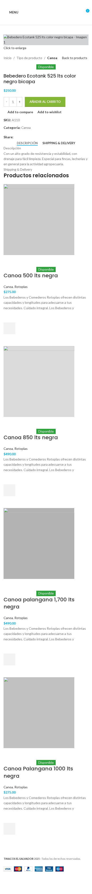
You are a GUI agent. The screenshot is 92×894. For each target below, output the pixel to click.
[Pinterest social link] (27, 137)
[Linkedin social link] (32, 137)
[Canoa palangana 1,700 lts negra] (39, 543)
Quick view (9, 340)
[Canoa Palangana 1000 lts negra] (39, 712)
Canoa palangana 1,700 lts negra (39, 603)
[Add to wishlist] (9, 316)
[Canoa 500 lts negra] (39, 219)
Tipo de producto (29, 58)
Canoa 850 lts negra (31, 437)
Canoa (52, 58)
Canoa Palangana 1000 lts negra (38, 772)
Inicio (8, 58)
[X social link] (21, 137)
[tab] (27, 143)
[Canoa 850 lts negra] (39, 381)
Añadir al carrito (45, 102)
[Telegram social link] (38, 137)
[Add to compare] (9, 261)
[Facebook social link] (16, 137)
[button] (9, 328)
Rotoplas (21, 287)
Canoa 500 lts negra (31, 275)
